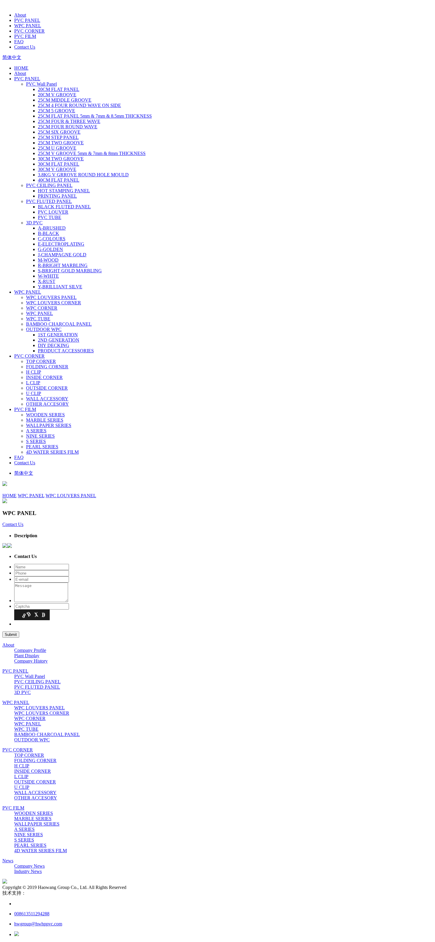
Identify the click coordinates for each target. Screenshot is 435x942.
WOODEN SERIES (45, 414)
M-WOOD (48, 260)
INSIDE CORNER (44, 377)
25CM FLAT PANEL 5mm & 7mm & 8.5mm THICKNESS (95, 116)
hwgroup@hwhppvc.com (38, 923)
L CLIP (33, 382)
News (7, 860)
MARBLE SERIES (44, 420)
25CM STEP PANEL (58, 137)
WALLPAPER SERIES (48, 425)
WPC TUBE (38, 318)
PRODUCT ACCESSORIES (66, 350)
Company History (31, 660)
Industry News (28, 871)
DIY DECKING (53, 345)
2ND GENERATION (58, 340)
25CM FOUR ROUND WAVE (67, 126)
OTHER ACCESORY (47, 404)
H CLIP (33, 372)
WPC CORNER (41, 308)
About (20, 14)
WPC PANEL (27, 25)
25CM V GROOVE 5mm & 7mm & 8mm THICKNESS (92, 153)
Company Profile (30, 650)
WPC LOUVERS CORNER (53, 302)
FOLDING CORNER (47, 366)
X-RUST (46, 281)
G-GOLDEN (50, 249)
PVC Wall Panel (41, 84)
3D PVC (34, 222)
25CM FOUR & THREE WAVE (69, 121)
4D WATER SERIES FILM (52, 452)
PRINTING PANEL (57, 196)
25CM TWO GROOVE (61, 142)
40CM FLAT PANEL (58, 180)
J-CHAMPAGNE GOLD (62, 254)
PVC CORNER (29, 30)
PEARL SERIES (42, 446)
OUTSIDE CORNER (47, 388)
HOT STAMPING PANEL (64, 190)
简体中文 (11, 57)
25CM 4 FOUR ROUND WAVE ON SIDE (79, 105)
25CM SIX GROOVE (59, 132)
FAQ (19, 41)
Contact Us (24, 46)
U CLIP (33, 393)
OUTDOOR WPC (44, 329)
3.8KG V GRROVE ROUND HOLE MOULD (83, 174)
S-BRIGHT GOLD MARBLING (70, 270)
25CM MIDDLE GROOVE (64, 100)
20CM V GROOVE (57, 94)
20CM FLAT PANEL (58, 89)
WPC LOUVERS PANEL (51, 297)
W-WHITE (48, 276)
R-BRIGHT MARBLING (63, 265)
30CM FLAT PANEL (58, 164)
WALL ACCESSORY (47, 398)
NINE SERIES (40, 436)
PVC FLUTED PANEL (49, 201)
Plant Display (26, 655)
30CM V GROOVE (57, 169)
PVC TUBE (49, 217)
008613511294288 (31, 913)
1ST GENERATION (58, 334)
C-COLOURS (51, 238)
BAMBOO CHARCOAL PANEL (59, 324)
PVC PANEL (27, 20)
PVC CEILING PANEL (49, 185)
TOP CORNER (41, 361)
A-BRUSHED (52, 228)
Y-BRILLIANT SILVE (60, 286)
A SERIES (36, 430)
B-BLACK (48, 233)
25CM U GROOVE (57, 148)
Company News (29, 866)
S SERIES (36, 441)
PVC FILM (25, 36)
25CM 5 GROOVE (56, 110)
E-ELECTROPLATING (61, 244)
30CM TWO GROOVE (61, 158)
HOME (21, 68)
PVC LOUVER (53, 212)
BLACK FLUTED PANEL (64, 206)
